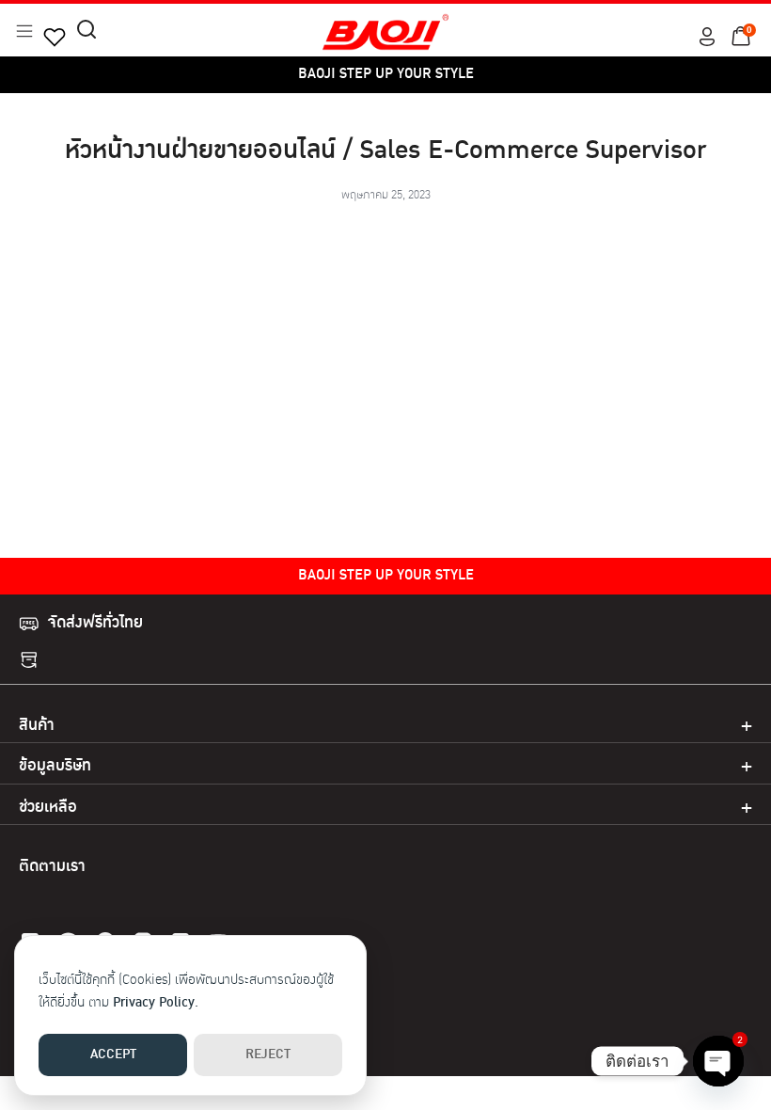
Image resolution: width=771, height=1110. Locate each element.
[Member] (707, 36)
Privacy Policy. (155, 1003)
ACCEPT (113, 1055)
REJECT (268, 1055)
